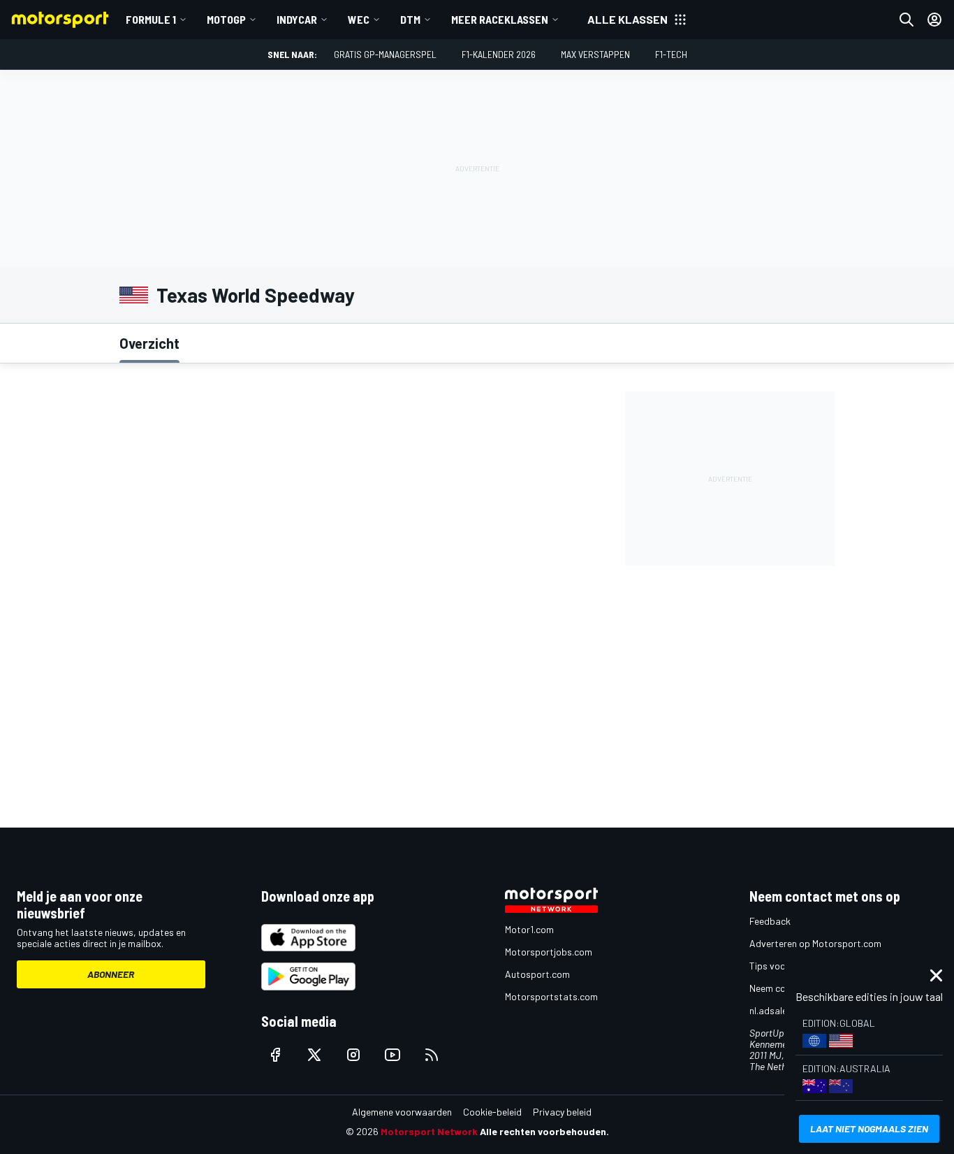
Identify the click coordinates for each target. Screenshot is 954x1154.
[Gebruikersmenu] (934, 20)
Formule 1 (151, 19)
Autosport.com (537, 974)
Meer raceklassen (499, 19)
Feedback (770, 921)
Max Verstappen (595, 54)
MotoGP (226, 19)
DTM (410, 19)
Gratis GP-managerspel (385, 54)
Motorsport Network (429, 1131)
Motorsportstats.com (551, 996)
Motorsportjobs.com (548, 952)
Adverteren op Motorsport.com (815, 943)
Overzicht (149, 343)
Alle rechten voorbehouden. (544, 1131)
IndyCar (297, 19)
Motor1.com (529, 929)
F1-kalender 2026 (499, 54)
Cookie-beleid (492, 1112)
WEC (358, 19)
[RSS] (432, 1055)
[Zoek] (906, 20)
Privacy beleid (562, 1112)
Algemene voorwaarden (402, 1112)
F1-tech (671, 54)
